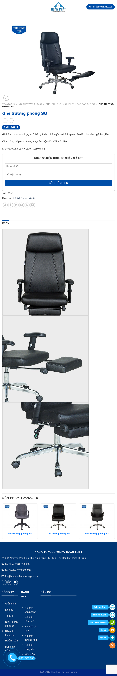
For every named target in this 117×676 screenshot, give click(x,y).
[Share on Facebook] (10, 205)
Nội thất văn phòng (30, 104)
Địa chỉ (103, 638)
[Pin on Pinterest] (27, 205)
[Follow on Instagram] (9, 582)
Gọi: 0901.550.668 (98, 622)
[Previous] (2, 522)
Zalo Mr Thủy (100, 607)
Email (103, 630)
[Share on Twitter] (16, 205)
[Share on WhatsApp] (5, 205)
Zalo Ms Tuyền (99, 615)
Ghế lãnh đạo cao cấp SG (80, 104)
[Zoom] (6, 98)
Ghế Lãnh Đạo (54, 104)
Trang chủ (8, 104)
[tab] (5, 223)
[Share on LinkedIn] (32, 205)
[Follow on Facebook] (4, 582)
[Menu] (4, 7)
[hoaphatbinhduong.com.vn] (58, 6)
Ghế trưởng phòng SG (20, 533)
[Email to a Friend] (21, 205)
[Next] (114, 522)
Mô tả (5, 223)
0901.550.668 (26, 658)
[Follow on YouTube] (15, 582)
